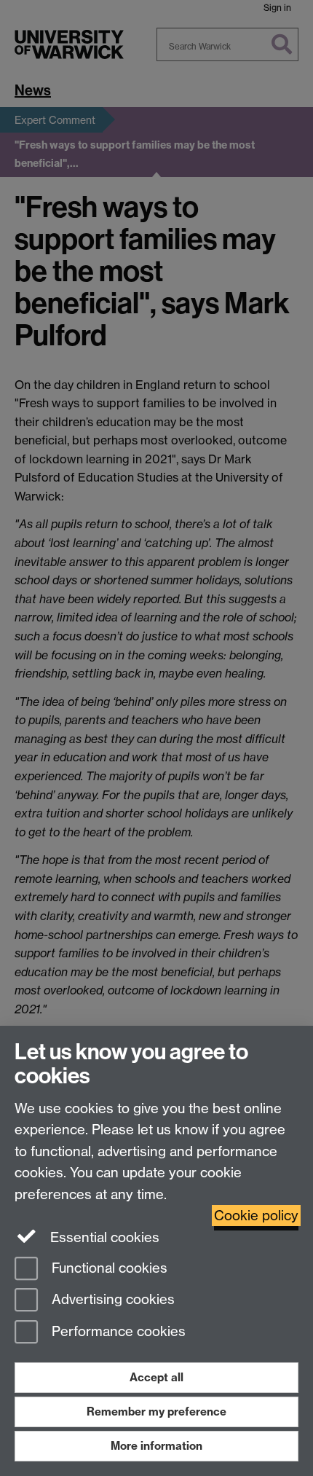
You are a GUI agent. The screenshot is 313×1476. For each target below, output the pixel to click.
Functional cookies (107, 1268)
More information (156, 1446)
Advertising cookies (111, 1300)
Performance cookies (117, 1332)
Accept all (156, 1377)
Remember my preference (156, 1411)
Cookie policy (256, 1215)
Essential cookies (103, 1237)
